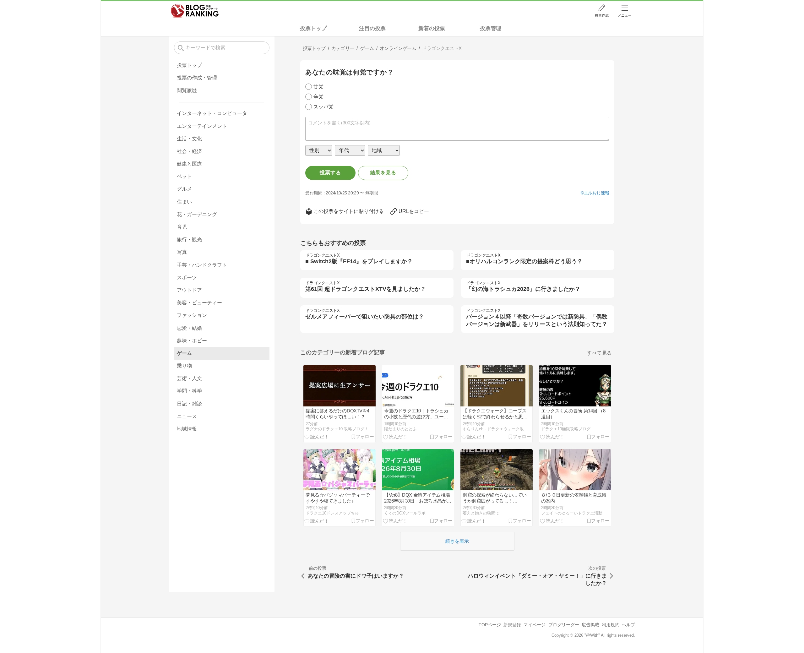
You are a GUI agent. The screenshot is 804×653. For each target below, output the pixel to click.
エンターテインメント (202, 126)
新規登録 (512, 624)
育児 (182, 227)
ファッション (192, 315)
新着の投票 (431, 28)
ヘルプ (628, 624)
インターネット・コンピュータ (212, 113)
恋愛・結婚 (189, 328)
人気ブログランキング (195, 10)
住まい (184, 201)
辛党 (318, 96)
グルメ (184, 189)
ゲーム (184, 353)
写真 (182, 252)
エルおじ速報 (596, 192)
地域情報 (187, 429)
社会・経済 (189, 151)
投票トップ (313, 28)
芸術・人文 (189, 378)
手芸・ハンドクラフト (202, 265)
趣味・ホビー (192, 340)
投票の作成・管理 (197, 77)
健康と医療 (189, 163)
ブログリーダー (563, 624)
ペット (184, 176)
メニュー (625, 15)
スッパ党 (323, 106)
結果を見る (383, 172)
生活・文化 (189, 138)
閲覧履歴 (187, 90)
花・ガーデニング (197, 214)
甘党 (318, 86)
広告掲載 (590, 624)
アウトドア (189, 290)
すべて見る (599, 353)
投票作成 (602, 15)
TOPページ (490, 624)
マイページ (535, 624)
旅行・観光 (189, 239)
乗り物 (184, 365)
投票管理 (490, 28)
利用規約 (610, 624)
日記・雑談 (189, 403)
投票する (330, 172)
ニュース (187, 416)
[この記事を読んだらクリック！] (317, 436)
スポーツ (187, 277)
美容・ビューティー (199, 302)
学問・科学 (189, 391)
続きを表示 (457, 541)
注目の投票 (372, 28)
